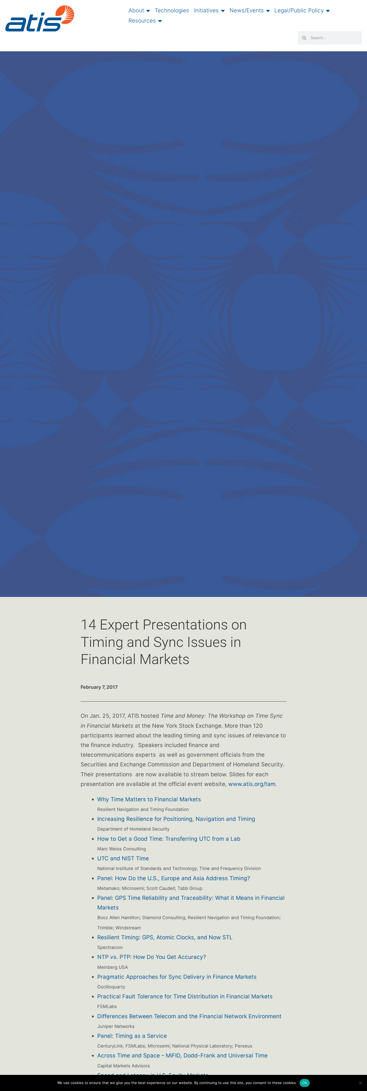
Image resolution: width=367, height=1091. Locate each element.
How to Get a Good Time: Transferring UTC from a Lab (168, 838)
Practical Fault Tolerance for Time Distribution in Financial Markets (185, 996)
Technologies (172, 10)
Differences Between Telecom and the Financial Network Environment (189, 1016)
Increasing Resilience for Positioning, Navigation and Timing (176, 818)
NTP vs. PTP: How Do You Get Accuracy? (151, 957)
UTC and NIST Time (123, 858)
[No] (360, 1083)
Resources (142, 20)
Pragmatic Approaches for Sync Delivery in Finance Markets (177, 976)
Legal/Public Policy (299, 10)
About (136, 10)
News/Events (246, 10)
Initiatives (206, 10)
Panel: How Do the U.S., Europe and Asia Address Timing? (173, 878)
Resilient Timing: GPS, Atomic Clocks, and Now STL (165, 937)
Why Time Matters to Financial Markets (149, 799)
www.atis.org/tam (251, 784)
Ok (304, 1083)
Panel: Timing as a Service (132, 1035)
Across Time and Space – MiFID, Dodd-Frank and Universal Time (182, 1055)
